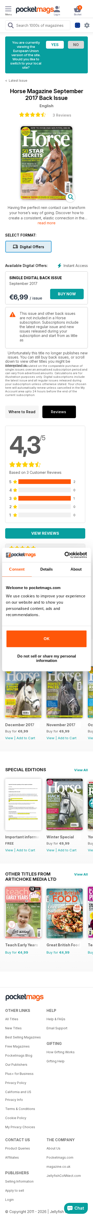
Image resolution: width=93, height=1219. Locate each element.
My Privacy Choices (20, 1127)
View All (81, 770)
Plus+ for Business (19, 1074)
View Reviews (45, 533)
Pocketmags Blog (18, 1055)
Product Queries (17, 1148)
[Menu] (8, 10)
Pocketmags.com (60, 1157)
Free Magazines (17, 1046)
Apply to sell (14, 1190)
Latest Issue (18, 80)
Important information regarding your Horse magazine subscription (22, 837)
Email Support (57, 1028)
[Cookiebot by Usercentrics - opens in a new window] (65, 555)
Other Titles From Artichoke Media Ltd (30, 874)
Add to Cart (26, 738)
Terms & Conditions (20, 1109)
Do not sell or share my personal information (46, 658)
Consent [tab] (17, 569)
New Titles (13, 1028)
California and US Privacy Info (18, 1096)
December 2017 (19, 725)
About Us (53, 1148)
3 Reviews (62, 115)
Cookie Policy (15, 1118)
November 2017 (61, 725)
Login (9, 1200)
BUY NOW (67, 294)
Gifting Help (56, 1061)
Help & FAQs (56, 1019)
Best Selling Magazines (23, 1037)
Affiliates (12, 1157)
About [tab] (76, 569)
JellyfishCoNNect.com (64, 1176)
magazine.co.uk (59, 1167)
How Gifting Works (61, 1052)
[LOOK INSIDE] (46, 198)
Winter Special (60, 837)
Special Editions (25, 769)
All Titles (11, 1019)
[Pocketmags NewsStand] (34, 10)
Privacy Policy (15, 1083)
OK (47, 638)
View (9, 738)
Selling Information (19, 1181)
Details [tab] (46, 569)
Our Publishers (16, 1065)
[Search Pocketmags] (10, 26)
